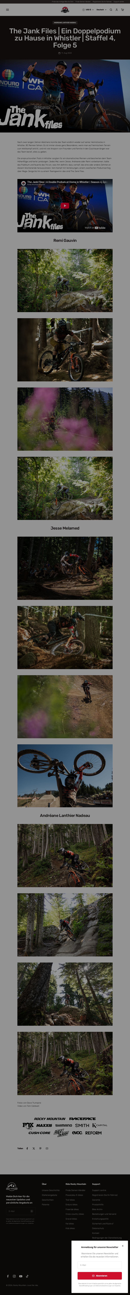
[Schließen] (122, 1246)
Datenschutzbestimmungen (104, 1286)
